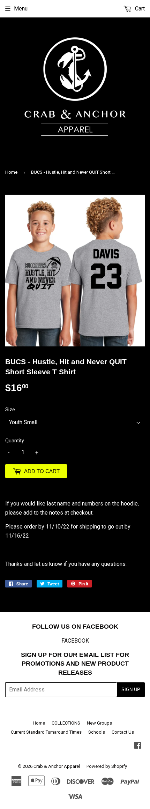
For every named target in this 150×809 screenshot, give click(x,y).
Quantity (14, 440)
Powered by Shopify (107, 766)
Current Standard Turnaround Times (46, 732)
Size (10, 409)
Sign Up (130, 689)
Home (11, 172)
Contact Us (123, 732)
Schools (96, 732)
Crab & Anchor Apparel (56, 766)
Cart (139, 8)
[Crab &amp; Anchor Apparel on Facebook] (137, 746)
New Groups (99, 723)
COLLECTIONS (66, 723)
